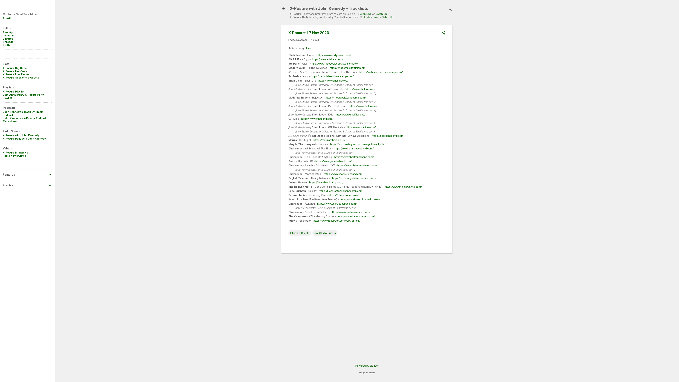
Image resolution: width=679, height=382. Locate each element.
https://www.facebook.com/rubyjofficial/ (337, 220)
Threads (8, 42)
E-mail (7, 18)
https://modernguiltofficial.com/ (348, 68)
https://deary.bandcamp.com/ (326, 182)
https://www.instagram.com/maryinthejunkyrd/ (357, 144)
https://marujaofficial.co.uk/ (329, 140)
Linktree (8, 38)
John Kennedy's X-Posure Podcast (24, 118)
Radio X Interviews (14, 155)
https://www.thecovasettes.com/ (356, 216)
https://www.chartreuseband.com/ (354, 148)
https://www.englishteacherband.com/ (354, 178)
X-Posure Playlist (13, 91)
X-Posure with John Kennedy (21, 135)
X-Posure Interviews (15, 152)
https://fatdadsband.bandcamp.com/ (332, 76)
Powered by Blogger (367, 365)
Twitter (7, 45)
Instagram (9, 35)
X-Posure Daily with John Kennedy (24, 138)
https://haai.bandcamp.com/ (388, 135)
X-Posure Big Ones (15, 68)
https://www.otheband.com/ (317, 118)
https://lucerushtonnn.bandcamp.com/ (341, 191)
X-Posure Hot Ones (15, 71)
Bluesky (8, 32)
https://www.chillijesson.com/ (334, 55)
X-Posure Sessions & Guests (21, 77)
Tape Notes (10, 121)
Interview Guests (299, 233)
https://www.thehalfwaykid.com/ (403, 186)
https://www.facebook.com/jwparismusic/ (334, 63)
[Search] (450, 9)
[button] (443, 33)
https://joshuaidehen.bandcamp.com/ (381, 72)
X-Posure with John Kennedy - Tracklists (329, 8)
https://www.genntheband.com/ (333, 161)
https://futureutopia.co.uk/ (344, 195)
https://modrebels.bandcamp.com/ (346, 97)
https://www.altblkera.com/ (327, 59)
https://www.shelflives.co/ (333, 80)
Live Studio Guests (325, 233)
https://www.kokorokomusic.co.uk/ (360, 199)
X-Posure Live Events (16, 74)
